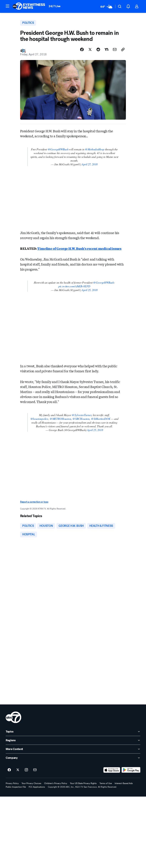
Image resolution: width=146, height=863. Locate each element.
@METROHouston (60, 419)
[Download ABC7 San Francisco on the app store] (111, 770)
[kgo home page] (13, 717)
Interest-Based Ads (124, 783)
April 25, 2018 (90, 290)
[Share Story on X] (90, 49)
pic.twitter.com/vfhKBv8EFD (74, 286)
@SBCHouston (81, 419)
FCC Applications (37, 787)
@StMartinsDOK (100, 419)
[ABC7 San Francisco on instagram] (26, 770)
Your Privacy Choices (31, 783)
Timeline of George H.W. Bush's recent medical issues (79, 248)
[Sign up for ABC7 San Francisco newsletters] (34, 770)
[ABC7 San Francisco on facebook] (9, 770)
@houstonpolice (39, 419)
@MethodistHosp (94, 149)
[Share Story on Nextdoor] (106, 49)
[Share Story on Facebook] (82, 49)
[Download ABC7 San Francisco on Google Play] (131, 770)
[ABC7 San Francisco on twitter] (17, 770)
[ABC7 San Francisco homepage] (29, 6)
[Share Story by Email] (115, 49)
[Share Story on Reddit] (98, 49)
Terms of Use (106, 783)
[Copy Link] (123, 49)
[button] (7, 6)
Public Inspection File (16, 787)
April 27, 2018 (90, 164)
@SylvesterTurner (81, 415)
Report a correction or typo (34, 502)
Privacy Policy (12, 783)
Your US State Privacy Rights (83, 783)
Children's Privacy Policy (55, 783)
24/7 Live (55, 6)
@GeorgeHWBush (58, 149)
